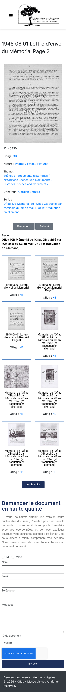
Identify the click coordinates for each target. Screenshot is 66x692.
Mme (19, 557)
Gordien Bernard (29, 191)
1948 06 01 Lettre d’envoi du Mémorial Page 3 (16, 337)
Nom (5, 562)
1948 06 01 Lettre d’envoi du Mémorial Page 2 (49, 287)
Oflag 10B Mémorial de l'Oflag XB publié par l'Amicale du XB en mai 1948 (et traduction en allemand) (33, 208)
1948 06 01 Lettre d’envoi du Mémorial (16, 286)
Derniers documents (17, 677)
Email (5, 576)
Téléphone (8, 590)
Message (8, 604)
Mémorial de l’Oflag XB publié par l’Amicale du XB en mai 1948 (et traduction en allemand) (49, 341)
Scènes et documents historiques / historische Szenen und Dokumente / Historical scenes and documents (28, 180)
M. (7, 557)
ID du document (11, 635)
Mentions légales (44, 677)
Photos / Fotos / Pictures (31, 163)
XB (15, 156)
